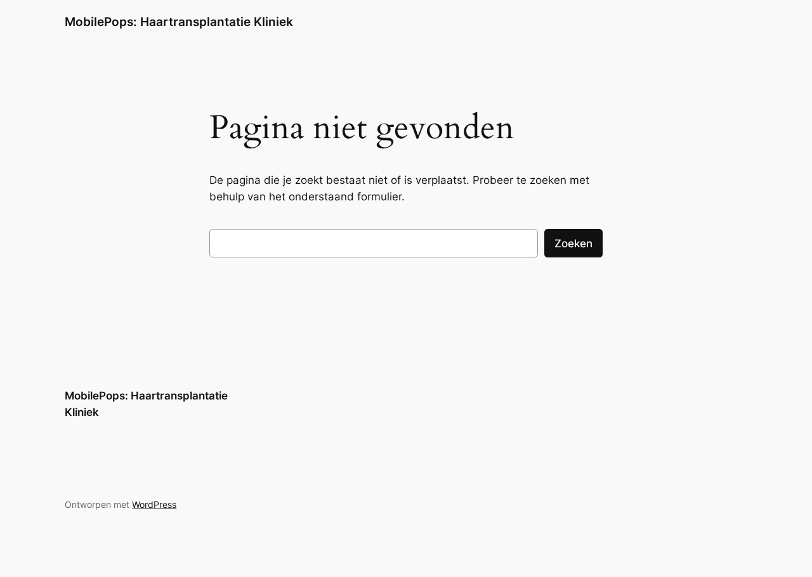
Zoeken (573, 243)
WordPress (154, 504)
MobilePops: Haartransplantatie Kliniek (179, 21)
